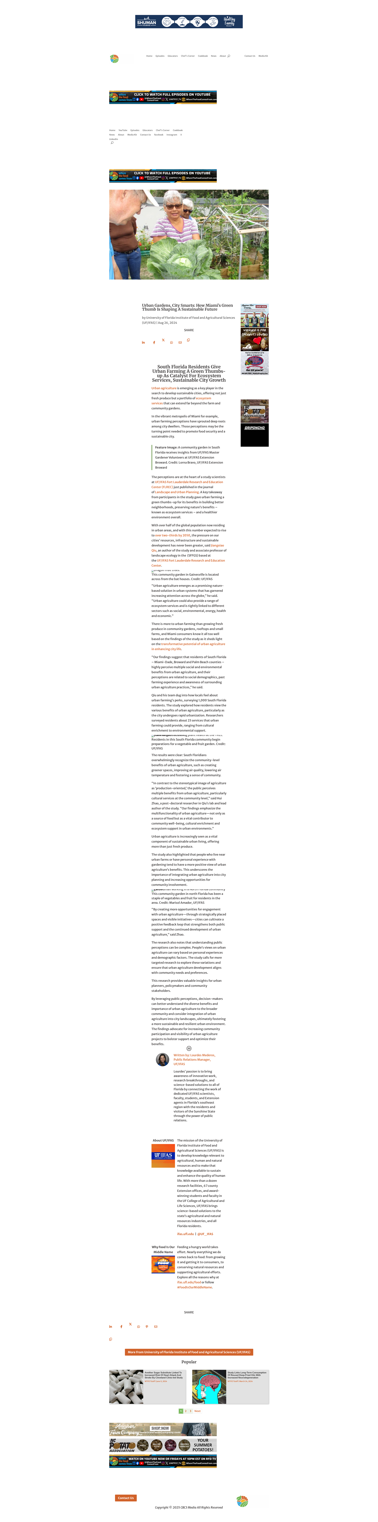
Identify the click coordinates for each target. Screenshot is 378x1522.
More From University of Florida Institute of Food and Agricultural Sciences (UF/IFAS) (189, 1352)
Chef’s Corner (188, 56)
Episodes (160, 56)
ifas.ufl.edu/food (189, 1282)
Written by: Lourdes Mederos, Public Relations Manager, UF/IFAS (194, 1059)
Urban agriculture (163, 388)
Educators (173, 56)
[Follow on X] (258, 65)
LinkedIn (113, 139)
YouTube (123, 130)
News (213, 56)
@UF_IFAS (205, 1234)
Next (197, 1411)
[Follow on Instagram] (252, 65)
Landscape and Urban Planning (177, 492)
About (223, 56)
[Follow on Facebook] (247, 65)
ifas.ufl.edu (185, 1234)
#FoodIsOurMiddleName (194, 1287)
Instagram (172, 135)
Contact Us (250, 56)
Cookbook (203, 56)
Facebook (158, 135)
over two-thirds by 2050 (172, 535)
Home (149, 56)
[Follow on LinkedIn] (264, 65)
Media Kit (263, 56)
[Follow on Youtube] (256, 71)
